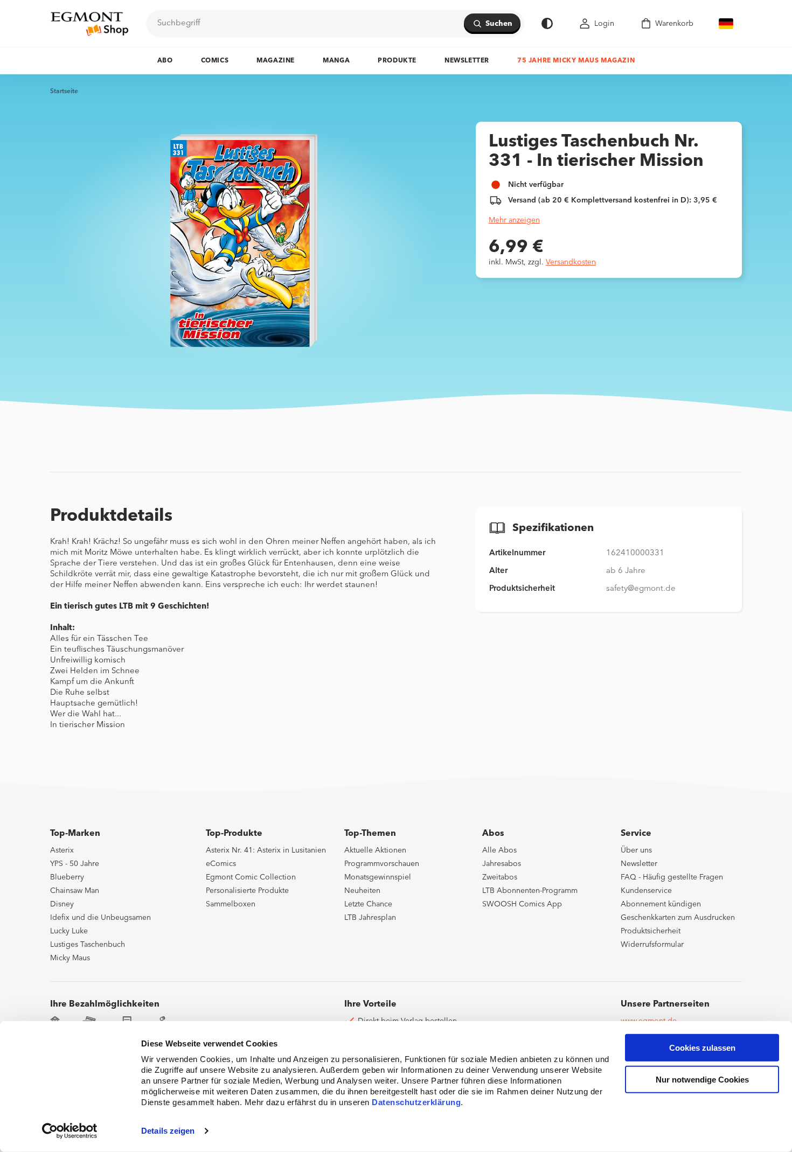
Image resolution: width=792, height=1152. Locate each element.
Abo (165, 61)
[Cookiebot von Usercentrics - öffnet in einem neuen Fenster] (70, 1131)
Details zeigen (167, 1130)
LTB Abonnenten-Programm (530, 891)
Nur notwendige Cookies (702, 1079)
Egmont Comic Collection (251, 877)
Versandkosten (571, 262)
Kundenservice (646, 891)
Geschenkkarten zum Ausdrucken (678, 917)
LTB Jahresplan (370, 917)
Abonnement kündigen (661, 904)
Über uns (636, 850)
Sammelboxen (230, 904)
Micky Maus (70, 958)
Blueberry (67, 877)
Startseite (64, 91)
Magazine (275, 61)
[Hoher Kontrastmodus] (547, 23)
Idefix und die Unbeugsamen (100, 917)
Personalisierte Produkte (247, 891)
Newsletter (466, 61)
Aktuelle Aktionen (375, 850)
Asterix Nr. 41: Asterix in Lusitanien (266, 850)
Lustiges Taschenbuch (87, 944)
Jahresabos (501, 864)
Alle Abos (499, 850)
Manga (336, 61)
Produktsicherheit (650, 931)
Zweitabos (499, 877)
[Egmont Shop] (89, 23)
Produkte (397, 61)
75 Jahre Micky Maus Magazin (576, 61)
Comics (215, 61)
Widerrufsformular (652, 944)
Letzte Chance (368, 904)
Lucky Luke (69, 931)
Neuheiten (362, 891)
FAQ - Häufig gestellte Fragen (672, 877)
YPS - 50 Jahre (74, 864)
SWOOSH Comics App (522, 904)
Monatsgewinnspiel (377, 877)
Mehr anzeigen (514, 220)
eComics (221, 864)
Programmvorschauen (381, 864)
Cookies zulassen (702, 1047)
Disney (62, 904)
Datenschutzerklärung (416, 1102)
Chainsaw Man (74, 891)
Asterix (62, 850)
